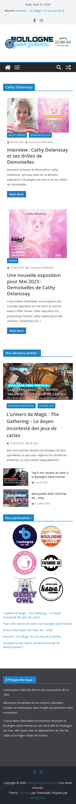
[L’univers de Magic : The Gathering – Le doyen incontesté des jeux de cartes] (38, 381)
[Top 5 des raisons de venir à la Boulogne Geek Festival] (15, 477)
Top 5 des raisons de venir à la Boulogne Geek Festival (50, 475)
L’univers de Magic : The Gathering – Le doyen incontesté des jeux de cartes (33, 424)
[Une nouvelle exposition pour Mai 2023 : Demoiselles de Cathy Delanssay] (38, 233)
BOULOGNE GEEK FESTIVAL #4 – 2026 (49, 496)
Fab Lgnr (33, 443)
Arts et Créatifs (17, 135)
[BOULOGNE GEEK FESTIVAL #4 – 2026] (15, 498)
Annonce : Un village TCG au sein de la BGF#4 (32, 636)
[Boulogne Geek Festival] (7, 67)
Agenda (13, 260)
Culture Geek (46, 405)
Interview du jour (40, 135)
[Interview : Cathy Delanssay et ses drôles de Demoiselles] (38, 115)
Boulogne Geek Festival (21, 405)
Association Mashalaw (40, 142)
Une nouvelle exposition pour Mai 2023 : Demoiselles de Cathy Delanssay (34, 284)
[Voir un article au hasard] (68, 67)
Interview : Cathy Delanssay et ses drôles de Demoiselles (37, 155)
